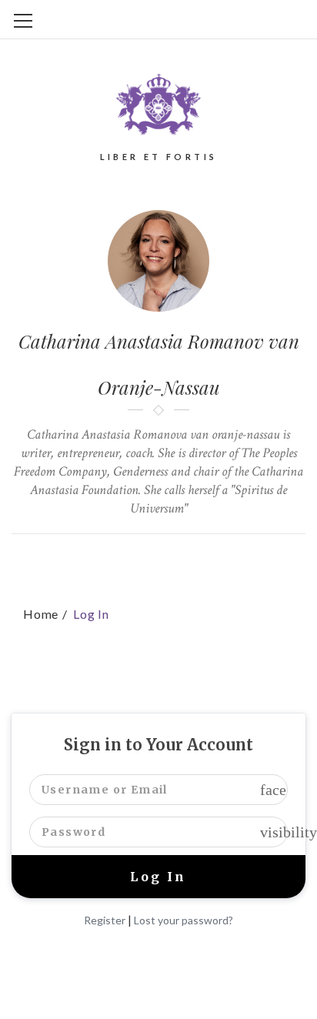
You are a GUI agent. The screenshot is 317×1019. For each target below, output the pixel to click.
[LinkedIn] (158, 558)
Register (104, 920)
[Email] (212, 558)
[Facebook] (131, 558)
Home (40, 613)
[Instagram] (185, 558)
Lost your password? (183, 920)
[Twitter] (104, 558)
